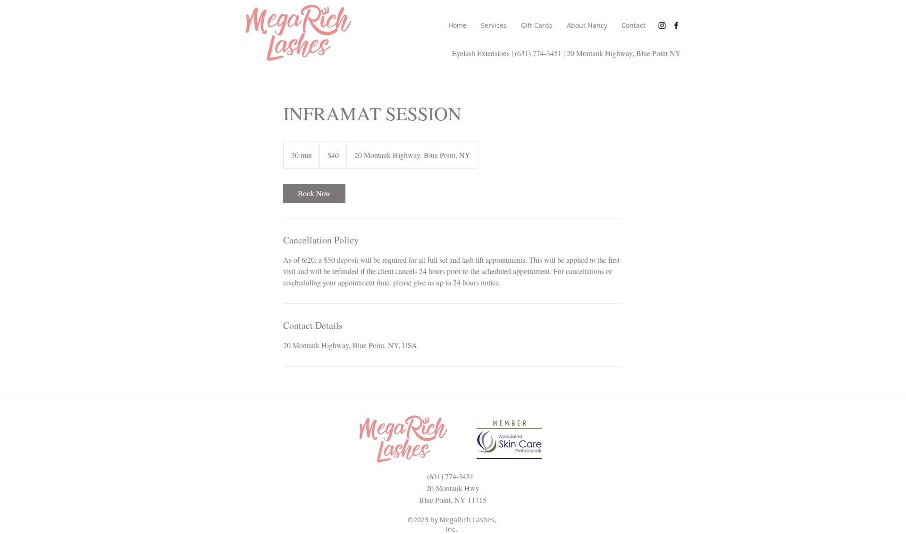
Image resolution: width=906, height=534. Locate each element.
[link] (314, 193)
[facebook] (676, 25)
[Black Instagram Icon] (662, 25)
